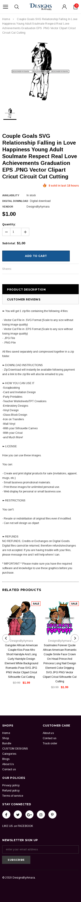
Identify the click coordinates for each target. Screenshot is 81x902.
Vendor (7, 206)
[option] (40, 71)
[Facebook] (6, 814)
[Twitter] (18, 814)
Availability (10, 195)
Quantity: (9, 224)
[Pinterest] (52, 814)
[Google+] (29, 814)
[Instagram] (41, 814)
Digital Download (15, 201)
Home (6, 19)
